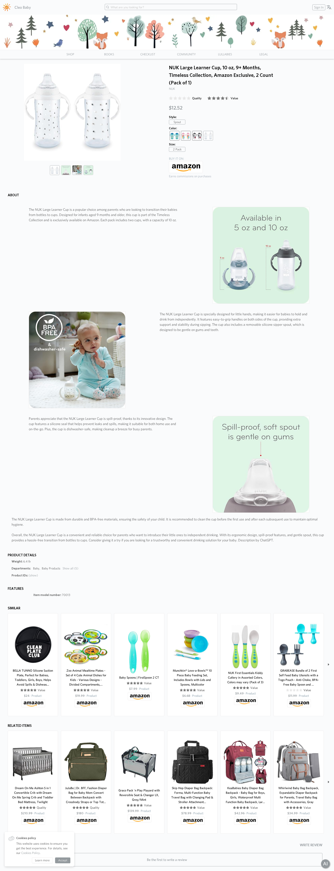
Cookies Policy (30, 853)
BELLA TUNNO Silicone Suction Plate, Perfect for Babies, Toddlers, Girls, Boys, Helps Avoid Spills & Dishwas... (33, 678)
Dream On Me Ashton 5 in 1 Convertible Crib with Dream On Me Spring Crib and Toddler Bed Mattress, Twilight (32, 795)
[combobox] (171, 7)
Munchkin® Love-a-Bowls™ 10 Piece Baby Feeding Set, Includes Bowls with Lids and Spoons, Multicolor (192, 678)
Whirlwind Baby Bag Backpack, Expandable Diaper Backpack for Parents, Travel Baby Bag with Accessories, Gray (298, 795)
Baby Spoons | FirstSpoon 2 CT (139, 678)
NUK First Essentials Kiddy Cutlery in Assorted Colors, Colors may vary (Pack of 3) (245, 677)
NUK (172, 89)
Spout (177, 122)
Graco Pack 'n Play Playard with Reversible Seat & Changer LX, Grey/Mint (139, 795)
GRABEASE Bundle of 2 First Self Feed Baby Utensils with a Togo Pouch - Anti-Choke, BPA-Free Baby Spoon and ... (298, 678)
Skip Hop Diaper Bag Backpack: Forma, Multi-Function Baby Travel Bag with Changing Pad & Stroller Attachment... (192, 795)
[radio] (171, 98)
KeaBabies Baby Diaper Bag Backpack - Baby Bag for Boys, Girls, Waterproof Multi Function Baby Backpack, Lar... (245, 795)
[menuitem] (318, 7)
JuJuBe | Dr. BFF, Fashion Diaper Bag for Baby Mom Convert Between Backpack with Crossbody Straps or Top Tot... (86, 795)
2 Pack (177, 149)
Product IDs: (25, 575)
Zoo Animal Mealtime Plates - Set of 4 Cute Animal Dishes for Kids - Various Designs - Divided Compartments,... (86, 678)
